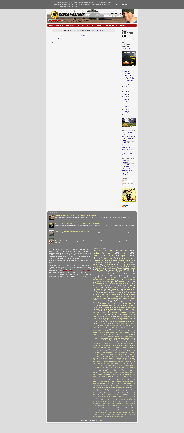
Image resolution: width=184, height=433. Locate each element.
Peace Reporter (126, 168)
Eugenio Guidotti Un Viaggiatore (127, 139)
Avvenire (109, 350)
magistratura (115, 294)
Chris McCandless (111, 320)
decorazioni (110, 405)
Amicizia (129, 274)
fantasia (110, 407)
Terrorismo (95, 376)
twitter (105, 303)
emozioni (124, 250)
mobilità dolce (129, 332)
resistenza (124, 385)
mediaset (105, 327)
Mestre (120, 354)
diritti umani (117, 347)
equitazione (130, 360)
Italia (105, 343)
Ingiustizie (124, 255)
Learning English (111, 25)
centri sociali (120, 403)
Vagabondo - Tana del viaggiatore (128, 173)
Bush (124, 390)
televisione (106, 298)
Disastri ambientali (125, 272)
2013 (125, 99)
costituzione (102, 405)
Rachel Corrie (110, 345)
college (131, 403)
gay (132, 338)
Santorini (120, 356)
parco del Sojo (126, 412)
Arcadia (116, 334)
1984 (131, 318)
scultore (131, 385)
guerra (133, 276)
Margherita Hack (101, 396)
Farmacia (95, 394)
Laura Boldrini (105, 354)
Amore (107, 266)
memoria (124, 383)
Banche (114, 307)
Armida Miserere (102, 390)
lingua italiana (115, 410)
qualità (117, 385)
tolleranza (126, 365)
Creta (101, 329)
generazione (96, 332)
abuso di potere (108, 401)
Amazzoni (127, 389)
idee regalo (122, 409)
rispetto (98, 303)
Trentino (100, 358)
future (101, 409)
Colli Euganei (123, 334)
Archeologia (105, 307)
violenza (123, 268)
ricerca (133, 300)
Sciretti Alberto (108, 264)
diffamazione (108, 347)
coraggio (132, 258)
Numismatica (105, 372)
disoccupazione (119, 321)
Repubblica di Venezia (128, 302)
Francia (125, 369)
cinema (116, 360)
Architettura (123, 298)
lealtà (133, 321)
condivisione (128, 303)
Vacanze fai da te (127, 170)
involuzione (105, 312)
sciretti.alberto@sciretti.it (81, 276)
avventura (107, 274)
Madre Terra (118, 278)
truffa (100, 416)
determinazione (97, 379)
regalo (96, 414)
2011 (125, 104)
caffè (99, 403)
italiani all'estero (128, 316)
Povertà (124, 294)
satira (101, 414)
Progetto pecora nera (128, 145)
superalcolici (113, 387)
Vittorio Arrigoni (103, 300)
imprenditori (108, 296)
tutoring (105, 416)
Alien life (121, 389)
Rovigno (131, 396)
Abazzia (133, 365)
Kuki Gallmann (131, 352)
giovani (96, 250)
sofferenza (132, 305)
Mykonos (122, 343)
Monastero (127, 370)
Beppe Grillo (106, 323)
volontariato (104, 341)
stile (115, 365)
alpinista (104, 330)
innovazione (130, 409)
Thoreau (103, 376)
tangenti (131, 414)
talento (120, 365)
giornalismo (129, 292)
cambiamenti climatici (106, 378)
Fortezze (95, 321)
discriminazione (97, 316)
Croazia (112, 392)
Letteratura (99, 292)
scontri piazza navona (117, 414)
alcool (113, 325)
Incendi (108, 336)
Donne (113, 292)
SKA (94, 398)
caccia (110, 330)
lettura (95, 294)
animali (129, 278)
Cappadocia (96, 352)
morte (116, 296)
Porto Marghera (99, 345)
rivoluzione (108, 258)
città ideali (109, 338)
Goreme (131, 369)
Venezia (132, 268)
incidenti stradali (126, 347)
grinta (120, 270)
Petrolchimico (129, 372)
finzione (95, 381)
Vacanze (111, 270)
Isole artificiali (121, 352)
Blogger (101, 420)
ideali (127, 321)
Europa (114, 369)
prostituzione (132, 363)
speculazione (99, 291)
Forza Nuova (100, 336)
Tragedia (129, 285)
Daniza (103, 352)
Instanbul (102, 370)
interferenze (107, 361)
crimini (95, 305)
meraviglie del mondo (98, 340)
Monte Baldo (108, 321)
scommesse (107, 414)
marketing (133, 410)
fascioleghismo (109, 316)
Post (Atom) (58, 39)
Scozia (118, 345)
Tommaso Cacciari (112, 399)
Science (113, 374)
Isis (114, 394)
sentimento (110, 280)
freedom (129, 407)
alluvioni (116, 401)
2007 (125, 114)
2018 (125, 86)
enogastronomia (123, 379)
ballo (127, 325)
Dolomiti (109, 352)
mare (122, 285)
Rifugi (113, 356)
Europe (125, 392)
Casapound (113, 303)
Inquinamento (104, 294)
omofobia (118, 363)
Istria (128, 394)
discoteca (127, 405)
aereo (109, 376)
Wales (94, 401)
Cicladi (113, 323)
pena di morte (96, 334)
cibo (102, 347)
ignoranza (99, 296)
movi (114, 412)
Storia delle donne (104, 325)
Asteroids (121, 367)
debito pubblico (97, 283)
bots (132, 325)
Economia (105, 276)
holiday (116, 409)
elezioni (131, 330)
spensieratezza (121, 349)
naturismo (130, 383)
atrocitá (117, 314)
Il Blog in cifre (83, 25)
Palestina (121, 372)
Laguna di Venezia (129, 291)
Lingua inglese (124, 336)
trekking (114, 298)
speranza (106, 387)
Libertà (125, 253)
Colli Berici (130, 367)
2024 (125, 71)
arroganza (129, 311)
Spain (128, 398)
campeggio (96, 347)
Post (125, 180)
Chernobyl (102, 392)
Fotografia (96, 274)
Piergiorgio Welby (98, 374)
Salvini (130, 282)
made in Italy (97, 318)
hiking (103, 332)
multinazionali (110, 363)
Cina (108, 392)
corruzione (128, 262)
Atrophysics (110, 390)
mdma (96, 412)
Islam (118, 394)
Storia (129, 270)
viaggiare (132, 312)
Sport (120, 303)
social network (119, 311)
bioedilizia (95, 378)
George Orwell (103, 394)
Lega (112, 300)
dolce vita (133, 405)
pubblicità (110, 385)
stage (126, 414)
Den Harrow (119, 392)
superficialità (130, 349)
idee (95, 258)
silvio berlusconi (115, 289)
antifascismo (112, 287)
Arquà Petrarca (111, 367)
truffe (97, 307)
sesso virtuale (108, 365)
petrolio (133, 412)
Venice (131, 345)
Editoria (131, 334)
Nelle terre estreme (129, 289)
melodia (101, 412)
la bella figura (98, 349)
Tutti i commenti (128, 183)
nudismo (119, 412)
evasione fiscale (97, 361)
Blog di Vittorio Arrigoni (128, 136)
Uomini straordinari (99, 272)
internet (114, 361)
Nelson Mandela (131, 343)
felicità (125, 266)
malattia (106, 349)
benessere (119, 358)
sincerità (108, 262)
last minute (102, 410)
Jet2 (132, 394)
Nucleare (120, 329)
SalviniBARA (96, 330)
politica (96, 253)
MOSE (127, 323)
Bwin (129, 390)
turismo (131, 327)
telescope (121, 387)
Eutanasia (131, 392)
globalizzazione (97, 327)
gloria (124, 276)
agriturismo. (116, 376)
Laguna (110, 343)
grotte (113, 381)
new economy (96, 385)
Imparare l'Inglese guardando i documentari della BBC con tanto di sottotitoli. (77, 215)
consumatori (109, 309)
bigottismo (96, 312)
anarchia (132, 294)
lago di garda (110, 332)
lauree (108, 410)
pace (106, 283)
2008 (125, 112)
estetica (131, 379)
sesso (94, 387)
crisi (110, 250)
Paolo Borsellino (97, 356)
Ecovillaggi (130, 341)
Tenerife (104, 399)
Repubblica (107, 356)
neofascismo (97, 280)
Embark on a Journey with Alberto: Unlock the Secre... (130, 78)
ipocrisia (122, 258)
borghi (126, 358)
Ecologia (100, 270)
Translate (127, 48)
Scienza (120, 374)
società (100, 387)
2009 (125, 109)
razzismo (131, 340)
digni (115, 405)
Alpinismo (106, 302)
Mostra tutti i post (97, 30)
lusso (99, 383)
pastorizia (112, 340)
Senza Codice (126, 147)
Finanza (120, 292)
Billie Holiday (118, 390)
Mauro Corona (119, 370)
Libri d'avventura (96, 25)
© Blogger (59, 25)
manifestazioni (121, 309)
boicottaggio (130, 401)
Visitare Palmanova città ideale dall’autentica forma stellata (72, 231)
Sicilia (126, 356)
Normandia (120, 396)
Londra (116, 343)
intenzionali (95, 410)
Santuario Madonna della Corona (104, 398)
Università (118, 274)
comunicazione (118, 338)
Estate (121, 287)
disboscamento (127, 314)
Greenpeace (120, 323)
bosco (94, 403)
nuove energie (107, 318)
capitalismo (108, 360)
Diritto (133, 266)
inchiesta (123, 305)
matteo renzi (96, 287)
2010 (125, 106)
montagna (131, 280)
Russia (107, 374)
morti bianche (108, 412)
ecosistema (103, 305)
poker (104, 385)
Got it (127, 4)
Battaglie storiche (98, 320)
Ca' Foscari (116, 302)
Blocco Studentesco (120, 350)
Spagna (123, 398)
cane (104, 403)
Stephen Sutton (129, 374)
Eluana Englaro (106, 369)
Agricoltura (100, 314)
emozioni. (113, 379)
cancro (101, 360)
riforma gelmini (107, 311)
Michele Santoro (129, 354)
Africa (106, 292)
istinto (118, 316)
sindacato (112, 349)
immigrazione (120, 381)
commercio (95, 405)
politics (124, 363)
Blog (126, 283)
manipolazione (120, 332)
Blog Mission (70, 25)
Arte (105, 287)
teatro (94, 350)
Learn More (119, 4)
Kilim (112, 370)
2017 (125, 89)
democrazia (128, 264)
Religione (95, 338)
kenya (133, 347)
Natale (98, 372)
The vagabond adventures (126, 161)
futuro (120, 260)
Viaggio (116, 266)
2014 (125, 96)
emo (105, 407)
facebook (126, 338)
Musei (113, 329)
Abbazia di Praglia (102, 389)
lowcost (127, 410)
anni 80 (124, 376)
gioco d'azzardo (108, 409)
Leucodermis (125, 142)
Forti (94, 336)
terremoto (95, 416)
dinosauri (121, 405)
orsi (107, 340)
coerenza (116, 330)
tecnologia (123, 312)
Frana (119, 369)
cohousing (123, 378)
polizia (95, 276)
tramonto (97, 323)
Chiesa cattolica (116, 291)
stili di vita (96, 341)
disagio (117, 262)
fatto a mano (122, 407)
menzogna (121, 361)
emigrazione (113, 305)
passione (121, 282)
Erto (115, 352)
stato (107, 291)
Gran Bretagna (130, 287)
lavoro (99, 282)
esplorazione (112, 268)
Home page (83, 35)
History (110, 394)
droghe (122, 360)
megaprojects (116, 383)
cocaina (116, 378)
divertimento (97, 266)
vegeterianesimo (113, 416)
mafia (113, 283)
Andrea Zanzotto (99, 367)
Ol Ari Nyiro (114, 372)
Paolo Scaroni (129, 329)
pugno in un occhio (115, 327)
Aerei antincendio (113, 389)
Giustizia (96, 264)
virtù (118, 264)
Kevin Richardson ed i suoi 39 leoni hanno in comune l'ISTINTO (73, 239)
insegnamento (129, 381)
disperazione (124, 330)
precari (130, 296)
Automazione (112, 341)
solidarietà (96, 298)
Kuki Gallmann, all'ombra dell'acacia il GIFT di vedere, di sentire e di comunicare (78, 223)
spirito (115, 318)
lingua (94, 383)
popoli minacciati (107, 334)
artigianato (123, 401)
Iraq (108, 370)
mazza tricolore (107, 383)
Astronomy (101, 350)
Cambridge (109, 282)
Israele (123, 394)
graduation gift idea (104, 381)
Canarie (131, 350)
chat (127, 403)
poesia (123, 296)
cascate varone (111, 403)
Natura (110, 255)
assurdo (112, 272)
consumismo (104, 285)
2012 (125, 101)
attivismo (129, 260)
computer (131, 378)
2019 (125, 84)
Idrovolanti (95, 370)
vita (127, 387)
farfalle (115, 407)
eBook (100, 407)
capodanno (99, 309)
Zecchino (112, 358)
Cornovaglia (96, 369)
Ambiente (100, 260)
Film (109, 314)
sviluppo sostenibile (103, 278)
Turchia (106, 358)
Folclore (130, 320)
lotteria (121, 410)
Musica (111, 260)
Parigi (126, 396)
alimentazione (120, 325)
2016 (125, 91)
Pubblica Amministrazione (127, 307)
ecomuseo (106, 379)
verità (110, 253)
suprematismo (124, 318)
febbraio (127, 73)
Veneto (121, 280)
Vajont (102, 338)
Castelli (95, 329)
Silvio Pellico (117, 398)
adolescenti (114, 285)
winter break (121, 416)
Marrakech (114, 354)
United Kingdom (122, 399)
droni (96, 407)
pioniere (114, 312)
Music (131, 336)
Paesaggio (96, 262)
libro (118, 300)
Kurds (94, 396)
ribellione (125, 300)
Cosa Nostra (122, 341)
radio (96, 365)
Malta (107, 329)
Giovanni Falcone (97, 343)
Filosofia (122, 320)
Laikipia (97, 354)
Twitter (122, 25)
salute (101, 365)
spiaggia (98, 302)
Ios (101, 321)
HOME (51, 25)
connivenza (100, 268)
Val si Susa (130, 399)
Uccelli (125, 345)
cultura (96, 255)
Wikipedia (100, 401)
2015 (125, 94)
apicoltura (130, 376)
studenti (115, 276)
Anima (120, 283)
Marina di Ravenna (111, 396)
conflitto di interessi (101, 289)
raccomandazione (122, 340)
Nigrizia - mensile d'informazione (127, 165)
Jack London (115, 336)
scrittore (125, 327)
